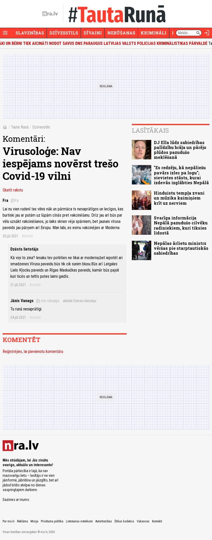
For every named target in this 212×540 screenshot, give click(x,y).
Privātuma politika (52, 521)
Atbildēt (27, 236)
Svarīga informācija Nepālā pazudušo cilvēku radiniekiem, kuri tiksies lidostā (181, 225)
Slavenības (30, 32)
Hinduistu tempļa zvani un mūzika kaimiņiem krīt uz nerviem (179, 197)
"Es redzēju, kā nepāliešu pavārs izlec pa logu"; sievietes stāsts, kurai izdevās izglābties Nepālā (181, 175)
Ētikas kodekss (124, 521)
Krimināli (153, 32)
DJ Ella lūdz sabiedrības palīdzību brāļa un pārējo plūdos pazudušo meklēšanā (180, 150)
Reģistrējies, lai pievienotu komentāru (33, 351)
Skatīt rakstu (13, 190)
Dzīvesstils (63, 32)
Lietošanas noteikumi (79, 521)
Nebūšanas (121, 32)
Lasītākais (150, 130)
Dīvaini (93, 32)
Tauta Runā (20, 127)
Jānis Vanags (34, 300)
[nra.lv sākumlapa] (50, 13)
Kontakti (157, 521)
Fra (11, 200)
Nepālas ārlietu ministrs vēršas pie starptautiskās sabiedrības (181, 248)
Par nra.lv (8, 521)
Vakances (143, 521)
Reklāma (22, 521)
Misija (34, 521)
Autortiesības (103, 521)
